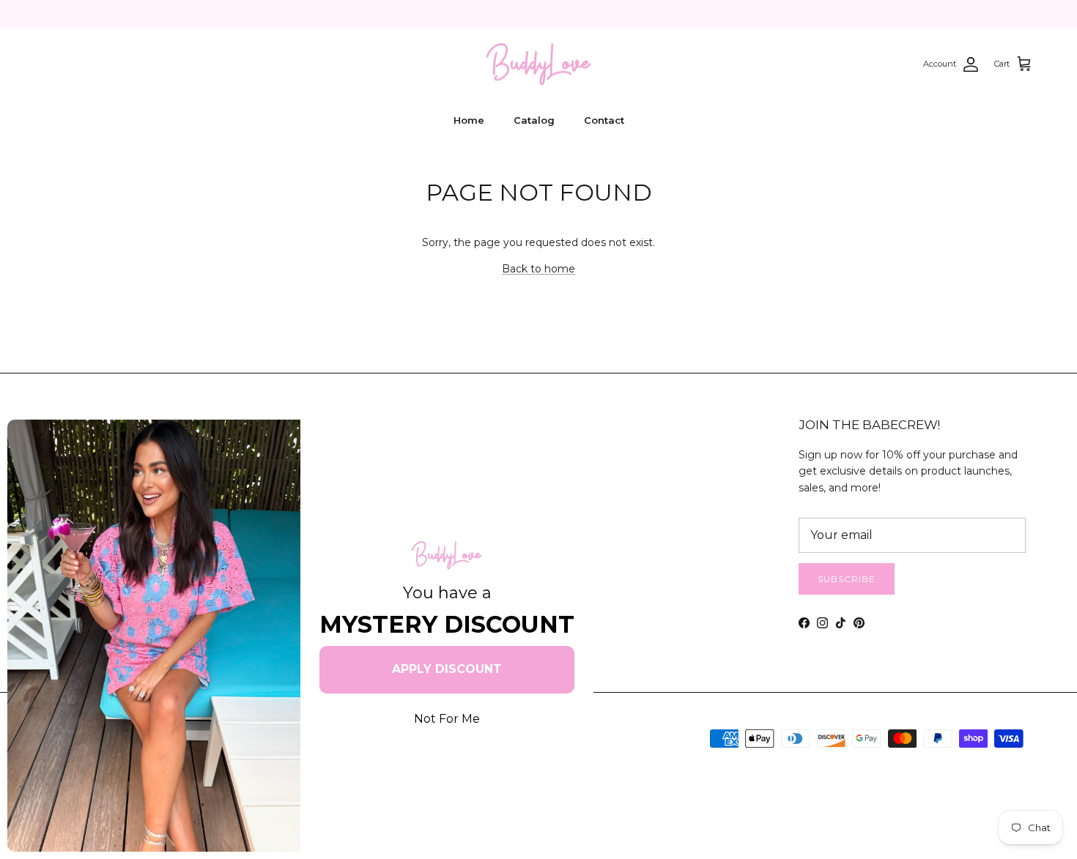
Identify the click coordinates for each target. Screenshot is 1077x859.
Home (469, 120)
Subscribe (847, 578)
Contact (604, 120)
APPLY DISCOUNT (447, 669)
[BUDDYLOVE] (538, 64)
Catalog (534, 120)
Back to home (538, 268)
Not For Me (447, 719)
